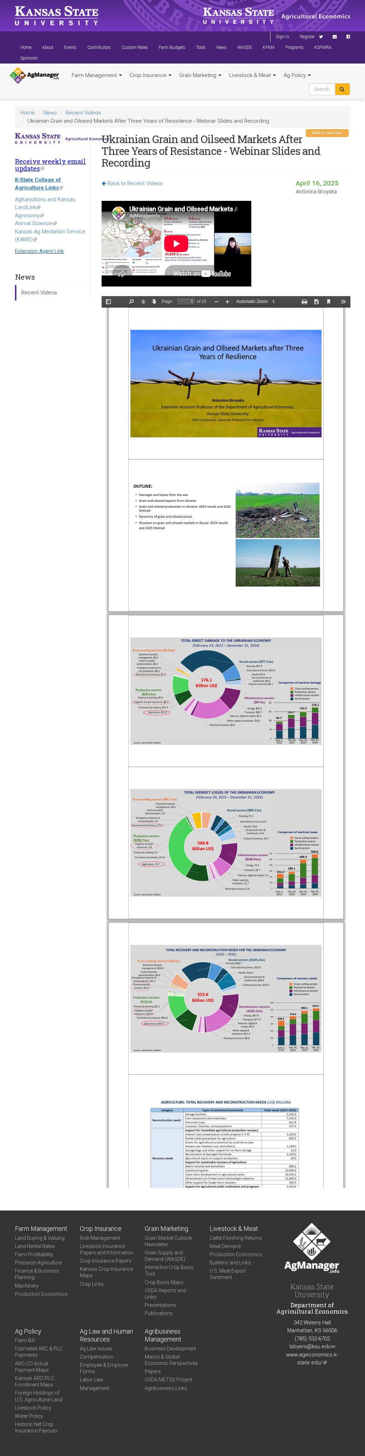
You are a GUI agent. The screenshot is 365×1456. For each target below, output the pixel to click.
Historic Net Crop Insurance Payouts (36, 1427)
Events (70, 47)
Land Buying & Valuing (40, 1238)
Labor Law (91, 1380)
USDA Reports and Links (165, 1294)
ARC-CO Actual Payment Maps (32, 1367)
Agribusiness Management (163, 1335)
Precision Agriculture (38, 1262)
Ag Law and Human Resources (106, 1335)
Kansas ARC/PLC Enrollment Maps (34, 1381)
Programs (295, 47)
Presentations (160, 1305)
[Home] (34, 75)
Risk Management (100, 1238)
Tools (201, 47)
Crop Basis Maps (164, 1282)
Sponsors (29, 58)
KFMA (269, 47)
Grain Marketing (198, 75)
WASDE (244, 47)
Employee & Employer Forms (104, 1368)
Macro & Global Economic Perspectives (171, 1360)
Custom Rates (135, 47)
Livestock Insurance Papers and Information (106, 1249)
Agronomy (29, 215)
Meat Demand (225, 1246)
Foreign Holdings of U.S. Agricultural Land (38, 1396)
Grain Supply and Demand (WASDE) (165, 1256)
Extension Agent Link (39, 251)
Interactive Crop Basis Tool (169, 1270)
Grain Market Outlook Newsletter (168, 1241)
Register (307, 36)
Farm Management (95, 75)
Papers (153, 1371)
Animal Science (36, 223)
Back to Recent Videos (134, 183)
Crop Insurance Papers (106, 1261)
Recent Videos (83, 113)
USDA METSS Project (168, 1380)
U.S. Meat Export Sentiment (228, 1274)
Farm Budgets (172, 47)
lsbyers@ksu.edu (312, 1346)
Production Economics (41, 1294)
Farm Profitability (34, 1254)
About (47, 47)
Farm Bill (25, 1340)
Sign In (282, 36)
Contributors (99, 47)
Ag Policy (295, 75)
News (221, 47)
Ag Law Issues (96, 1348)
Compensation (96, 1357)
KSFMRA (323, 47)
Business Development (170, 1348)
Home (25, 47)
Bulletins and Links (230, 1262)
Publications (159, 1313)
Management (94, 1388)
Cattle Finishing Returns (236, 1238)
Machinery (26, 1286)
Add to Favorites (327, 133)
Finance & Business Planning (37, 1274)
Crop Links (92, 1284)
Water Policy (29, 1416)
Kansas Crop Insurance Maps (106, 1272)
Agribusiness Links (166, 1388)
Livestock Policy (33, 1408)
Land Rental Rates (35, 1246)
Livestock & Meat (250, 75)
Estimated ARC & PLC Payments (38, 1352)
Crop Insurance (149, 75)
